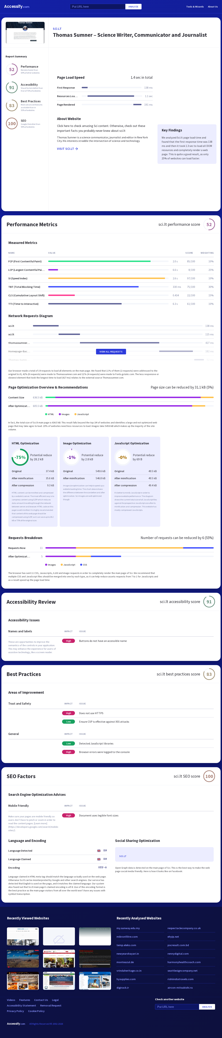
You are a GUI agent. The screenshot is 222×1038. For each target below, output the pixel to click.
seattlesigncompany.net (183, 970)
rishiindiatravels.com (181, 979)
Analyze (133, 6)
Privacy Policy (15, 1011)
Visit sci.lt (65, 149)
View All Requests (111, 351)
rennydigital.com (178, 953)
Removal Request (50, 1005)
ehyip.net (173, 936)
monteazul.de (125, 962)
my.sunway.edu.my (128, 928)
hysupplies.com (126, 979)
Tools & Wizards (195, 6)
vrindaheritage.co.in (129, 970)
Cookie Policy (36, 1011)
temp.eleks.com (126, 945)
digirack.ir (123, 987)
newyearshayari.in (128, 953)
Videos (11, 1000)
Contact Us (41, 1000)
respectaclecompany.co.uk (184, 928)
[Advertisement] (134, 59)
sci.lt (57, 29)
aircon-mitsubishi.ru (180, 987)
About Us (213, 6)
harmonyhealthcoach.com (184, 962)
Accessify (16, 6)
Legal (55, 1000)
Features (24, 1000)
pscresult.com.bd (178, 945)
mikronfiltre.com (127, 936)
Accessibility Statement (21, 1005)
